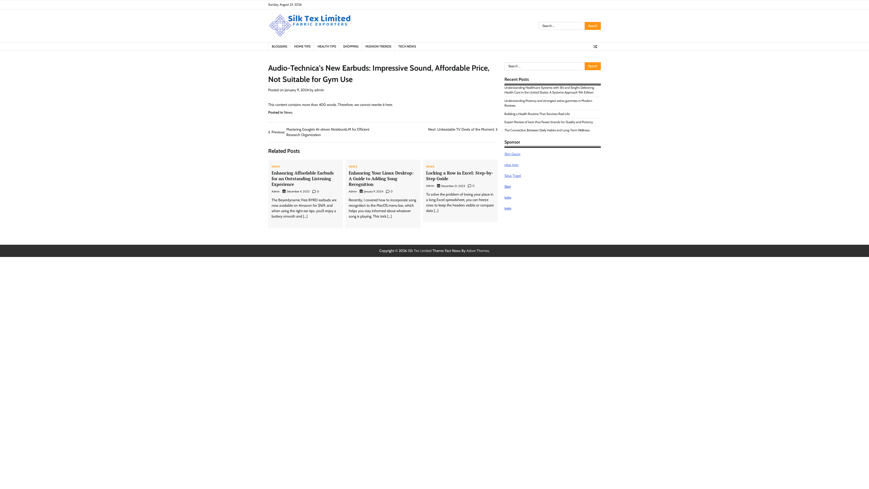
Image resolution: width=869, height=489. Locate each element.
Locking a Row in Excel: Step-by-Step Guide (459, 175)
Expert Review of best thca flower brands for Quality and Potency (548, 122)
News (288, 112)
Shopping (350, 46)
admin (319, 90)
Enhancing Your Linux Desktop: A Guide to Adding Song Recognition (381, 178)
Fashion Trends (378, 46)
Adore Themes (477, 251)
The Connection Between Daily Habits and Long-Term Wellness (547, 130)
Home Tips (302, 46)
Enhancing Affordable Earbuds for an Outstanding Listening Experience (303, 178)
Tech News (407, 46)
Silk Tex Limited (420, 251)
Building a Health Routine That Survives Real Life (537, 114)
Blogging (279, 46)
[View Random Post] (595, 46)
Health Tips (327, 46)
